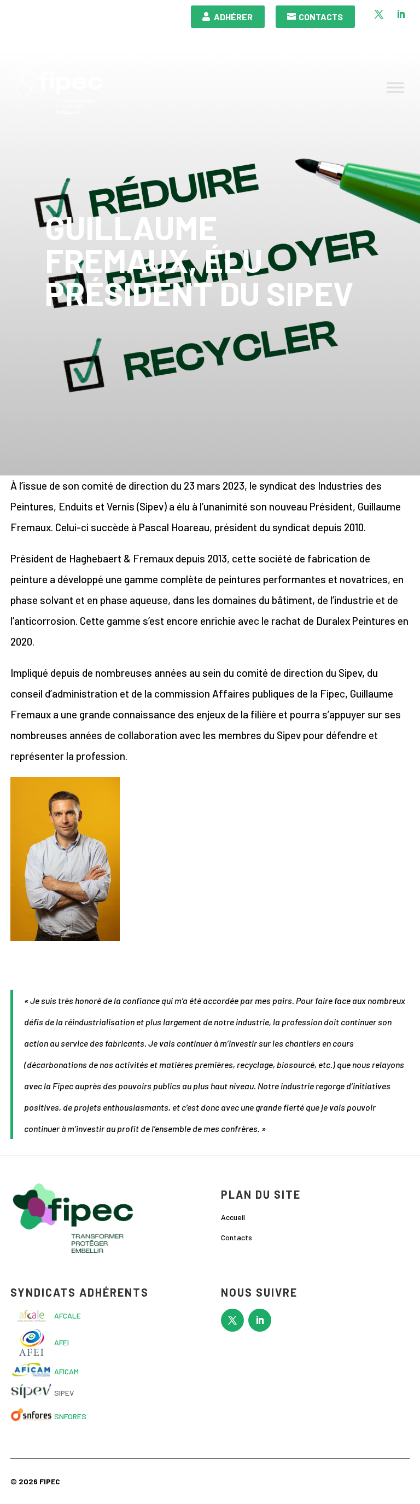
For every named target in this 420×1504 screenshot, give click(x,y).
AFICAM (66, 1371)
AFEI (61, 1342)
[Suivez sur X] (379, 14)
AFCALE (67, 1315)
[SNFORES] (31, 1417)
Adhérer (233, 16)
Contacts (321, 16)
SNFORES (70, 1416)
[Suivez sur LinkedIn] (401, 14)
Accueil (233, 1217)
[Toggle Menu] (395, 88)
